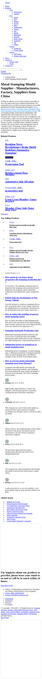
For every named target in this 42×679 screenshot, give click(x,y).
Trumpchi (17, 41)
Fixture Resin (18, 50)
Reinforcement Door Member (16, 174)
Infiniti (16, 33)
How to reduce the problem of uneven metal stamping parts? (21, 315)
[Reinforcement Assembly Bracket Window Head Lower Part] (11, 247)
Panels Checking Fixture (15, 511)
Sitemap (10, 610)
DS (15, 43)
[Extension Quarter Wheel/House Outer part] (11, 231)
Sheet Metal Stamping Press (23, 610)
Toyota (16, 23)
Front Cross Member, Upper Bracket (21, 200)
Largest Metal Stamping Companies (19, 521)
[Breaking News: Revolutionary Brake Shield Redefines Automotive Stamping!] (7, 140)
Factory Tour (13, 62)
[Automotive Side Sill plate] (7, 179)
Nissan (16, 29)
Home (7, 6)
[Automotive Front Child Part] (11, 264)
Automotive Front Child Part (19, 267)
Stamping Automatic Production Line (21, 330)
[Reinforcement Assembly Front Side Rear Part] (11, 222)
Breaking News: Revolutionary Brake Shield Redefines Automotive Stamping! (20, 148)
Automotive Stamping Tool (30, 612)
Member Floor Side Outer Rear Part (19, 209)
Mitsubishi (17, 35)
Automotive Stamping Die (16, 508)
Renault (16, 37)
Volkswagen (18, 27)
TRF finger (17, 54)
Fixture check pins (20, 56)
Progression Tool (14, 164)
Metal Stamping (12, 515)
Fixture (11, 46)
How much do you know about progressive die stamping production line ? (23, 279)
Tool (11, 10)
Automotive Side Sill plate (19, 181)
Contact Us (9, 66)
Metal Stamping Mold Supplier (17, 504)
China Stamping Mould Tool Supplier (19, 513)
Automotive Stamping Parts (16, 517)
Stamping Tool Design (8, 614)
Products (8, 8)
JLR (15, 20)
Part (10, 16)
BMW (16, 18)
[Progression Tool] (11, 161)
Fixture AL (17, 48)
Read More (9, 157)
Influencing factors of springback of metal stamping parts (21, 345)
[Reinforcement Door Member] (10, 170)
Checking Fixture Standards (25, 109)
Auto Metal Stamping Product (27, 111)
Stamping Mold (22, 614)
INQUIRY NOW (7, 586)
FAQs (11, 64)
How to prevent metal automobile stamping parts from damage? (20, 362)
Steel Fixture (11, 519)
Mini (15, 25)
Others (16, 45)
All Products (32, 614)
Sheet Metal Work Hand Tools (17, 509)
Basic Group (18, 39)
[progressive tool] (14, 188)
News (7, 58)
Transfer (16, 14)
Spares (11, 52)
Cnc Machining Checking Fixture (18, 506)
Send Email (5, 618)
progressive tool (14, 190)
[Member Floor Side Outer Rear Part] (7, 205)
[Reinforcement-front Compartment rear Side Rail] (14, 256)
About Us (8, 60)
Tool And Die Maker (13, 612)
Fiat (15, 31)
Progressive (18, 12)
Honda (16, 21)
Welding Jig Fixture (13, 502)
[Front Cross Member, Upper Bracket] (10, 197)
